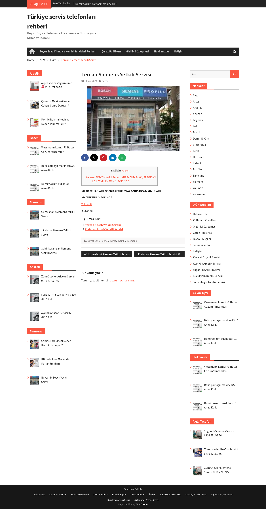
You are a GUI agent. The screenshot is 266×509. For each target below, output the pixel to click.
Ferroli (197, 151)
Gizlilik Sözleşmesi (137, 52)
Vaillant (198, 188)
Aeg (195, 95)
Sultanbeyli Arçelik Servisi (209, 282)
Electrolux (199, 144)
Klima (113, 240)
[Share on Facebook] (85, 157)
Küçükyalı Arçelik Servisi (208, 276)
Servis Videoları (202, 245)
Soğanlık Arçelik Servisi (207, 269)
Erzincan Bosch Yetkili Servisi (104, 229)
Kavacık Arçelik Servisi (206, 257)
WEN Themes (142, 504)
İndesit (197, 163)
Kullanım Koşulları (204, 220)
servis (105, 81)
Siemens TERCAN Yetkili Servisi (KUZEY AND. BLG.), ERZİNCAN (119, 177)
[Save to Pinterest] (103, 157)
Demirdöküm (201, 138)
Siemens (132, 240)
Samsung (198, 175)
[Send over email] (122, 157)
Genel (105, 240)
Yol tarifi (86, 204)
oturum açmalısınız (122, 280)
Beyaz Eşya (94, 240)
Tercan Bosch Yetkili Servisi (103, 225)
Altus (196, 101)
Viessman (199, 194)
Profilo (197, 169)
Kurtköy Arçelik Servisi (207, 263)
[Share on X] (94, 157)
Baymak (198, 120)
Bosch (196, 132)
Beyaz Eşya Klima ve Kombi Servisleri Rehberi (68, 52)
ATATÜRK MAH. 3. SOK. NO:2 (110, 181)
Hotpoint (199, 157)
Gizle (125, 170)
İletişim (178, 52)
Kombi (121, 240)
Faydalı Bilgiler (202, 239)
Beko (196, 126)
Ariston (197, 114)
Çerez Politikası (111, 52)
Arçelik (197, 107)
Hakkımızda (161, 52)
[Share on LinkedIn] (113, 157)
